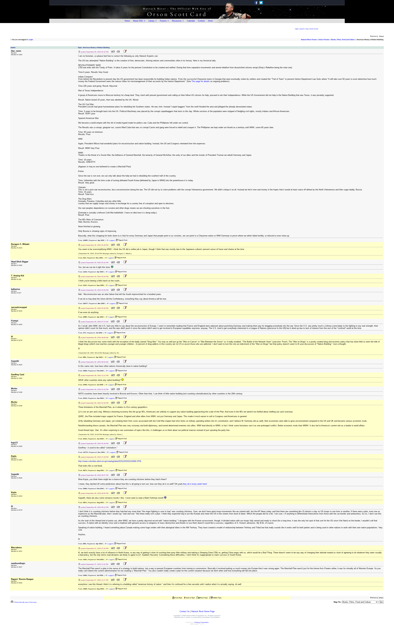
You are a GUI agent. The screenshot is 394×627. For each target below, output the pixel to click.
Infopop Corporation (201, 622)
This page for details (200, 81)
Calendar (191, 21)
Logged (112, 240)
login (296, 29)
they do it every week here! (195, 484)
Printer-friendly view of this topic (25, 602)
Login (31, 39)
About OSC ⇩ (139, 21)
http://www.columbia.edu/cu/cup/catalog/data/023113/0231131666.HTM (109, 461)
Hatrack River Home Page (203, 611)
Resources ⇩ (178, 21)
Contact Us (185, 611)
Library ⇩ (153, 21)
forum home (314, 29)
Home (127, 21)
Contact (201, 21)
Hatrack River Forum (309, 39)
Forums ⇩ (164, 21)
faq (307, 29)
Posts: (83, 240)
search (302, 29)
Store (210, 21)
